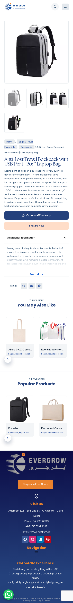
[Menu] (65, 7)
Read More (36, 274)
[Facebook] (25, 539)
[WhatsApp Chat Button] (8, 594)
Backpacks (26, 147)
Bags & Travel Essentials (19, 353)
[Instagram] (32, 539)
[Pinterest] (47, 539)
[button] (24, 286)
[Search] (55, 6)
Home (9, 141)
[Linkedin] (40, 539)
